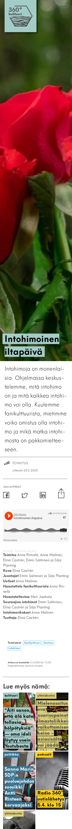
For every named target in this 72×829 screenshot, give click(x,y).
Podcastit (44, 754)
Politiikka (12, 754)
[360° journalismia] (20, 16)
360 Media (8, 551)
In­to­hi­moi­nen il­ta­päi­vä (25, 551)
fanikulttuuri (32, 642)
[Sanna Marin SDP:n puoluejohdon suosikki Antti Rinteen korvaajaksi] (19, 780)
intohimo (14, 648)
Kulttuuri (11, 695)
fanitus (48, 642)
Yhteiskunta (46, 695)
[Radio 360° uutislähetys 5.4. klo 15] (52, 780)
